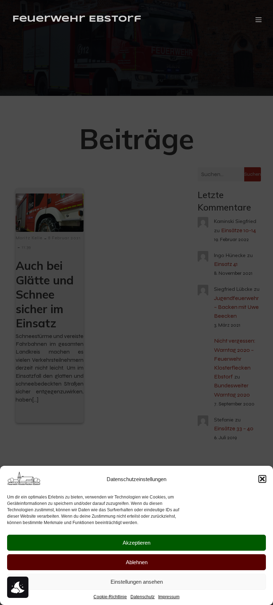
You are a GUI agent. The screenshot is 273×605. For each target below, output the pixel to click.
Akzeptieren (136, 543)
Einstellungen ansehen (137, 582)
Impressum (169, 596)
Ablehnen (137, 562)
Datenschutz (142, 596)
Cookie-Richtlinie (110, 596)
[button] (262, 479)
